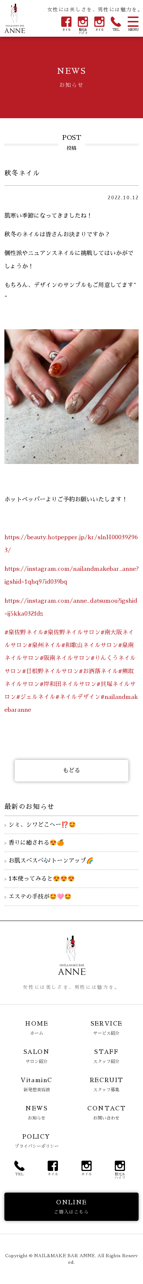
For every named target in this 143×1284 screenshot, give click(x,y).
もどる (71, 770)
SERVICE (106, 1028)
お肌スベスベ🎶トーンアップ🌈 (51, 861)
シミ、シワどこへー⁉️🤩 (42, 825)
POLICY (37, 1141)
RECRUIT (106, 1084)
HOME (36, 1028)
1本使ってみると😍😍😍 (41, 879)
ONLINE (71, 1207)
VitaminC (36, 1084)
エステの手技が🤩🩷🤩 (40, 897)
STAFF (106, 1056)
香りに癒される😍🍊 (36, 843)
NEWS (36, 1113)
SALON (36, 1056)
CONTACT (106, 1113)
